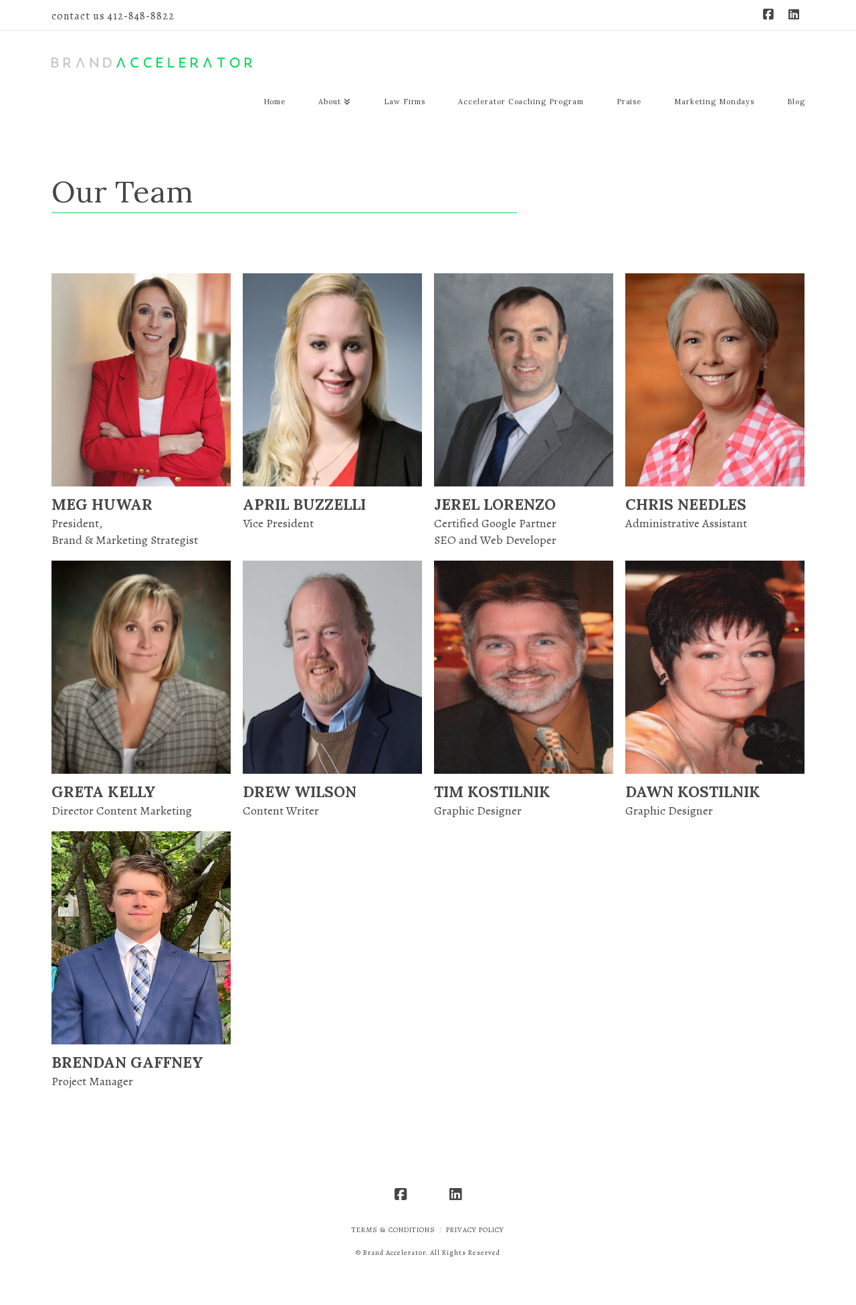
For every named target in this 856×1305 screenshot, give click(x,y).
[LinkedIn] (794, 14)
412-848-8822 (141, 16)
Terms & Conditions (393, 1230)
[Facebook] (768, 14)
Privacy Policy (475, 1230)
